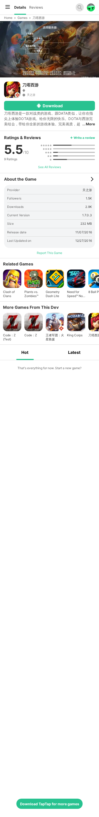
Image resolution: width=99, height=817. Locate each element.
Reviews (36, 7)
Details (20, 7)
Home (8, 18)
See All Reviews (49, 167)
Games (22, 18)
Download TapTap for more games (49, 804)
